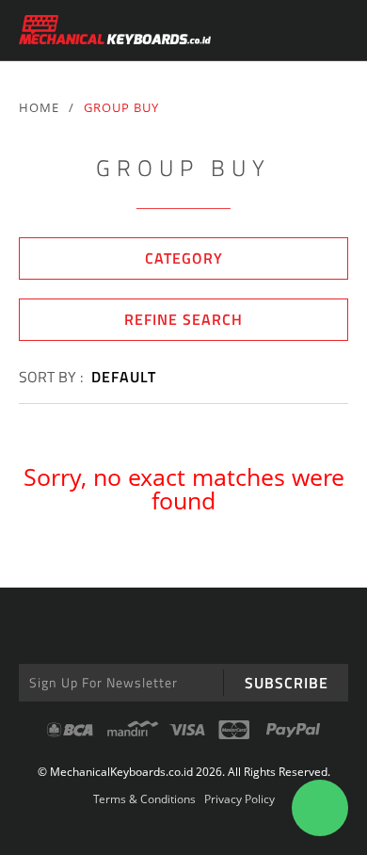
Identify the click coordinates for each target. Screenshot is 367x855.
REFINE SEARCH (183, 319)
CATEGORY (184, 258)
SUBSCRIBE (286, 682)
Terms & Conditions (144, 799)
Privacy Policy (239, 799)
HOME (39, 107)
